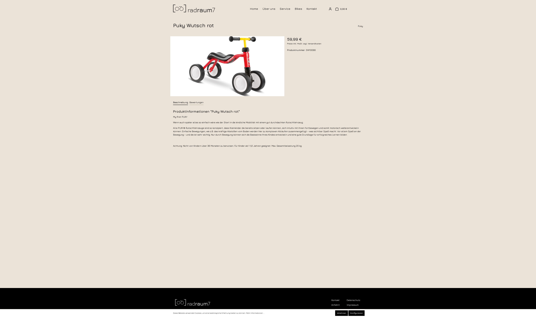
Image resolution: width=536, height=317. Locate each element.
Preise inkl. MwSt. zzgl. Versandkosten (304, 43)
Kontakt (335, 300)
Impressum (353, 305)
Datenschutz (353, 300)
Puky (360, 26)
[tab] (180, 102)
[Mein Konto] (330, 9)
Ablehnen (341, 313)
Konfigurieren (356, 313)
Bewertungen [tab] (196, 102)
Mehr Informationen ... (255, 313)
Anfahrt (335, 305)
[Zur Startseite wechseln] (194, 8)
